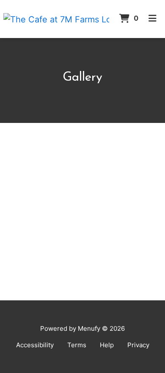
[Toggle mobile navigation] (152, 19)
